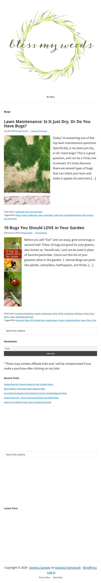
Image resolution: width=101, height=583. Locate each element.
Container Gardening (24, 313)
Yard (94, 320)
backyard (20, 320)
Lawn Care (58, 215)
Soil (27, 211)
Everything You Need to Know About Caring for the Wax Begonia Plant (35, 393)
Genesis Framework (68, 567)
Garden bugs (51, 320)
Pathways (78, 313)
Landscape (19, 211)
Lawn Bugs (48, 215)
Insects (61, 320)
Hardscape (46, 313)
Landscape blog (73, 320)
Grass (24, 215)
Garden (38, 313)
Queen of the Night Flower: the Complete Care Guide (27, 402)
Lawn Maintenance (72, 215)
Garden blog (39, 320)
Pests (89, 320)
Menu (52, 96)
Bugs (18, 215)
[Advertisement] (50, 427)
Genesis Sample (39, 567)
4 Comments (41, 232)
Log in (51, 572)
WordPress (90, 567)
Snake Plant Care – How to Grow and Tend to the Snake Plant (31, 397)
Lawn (40, 215)
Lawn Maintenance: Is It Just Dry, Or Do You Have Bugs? (47, 124)
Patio (86, 313)
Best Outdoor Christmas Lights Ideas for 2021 (24, 388)
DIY (32, 320)
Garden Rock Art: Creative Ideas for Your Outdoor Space (28, 384)
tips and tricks (36, 211)
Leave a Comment (39, 131)
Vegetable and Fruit (24, 316)
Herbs (60, 313)
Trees (12, 316)
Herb (54, 313)
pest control (87, 215)
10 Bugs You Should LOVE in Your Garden (44, 227)
